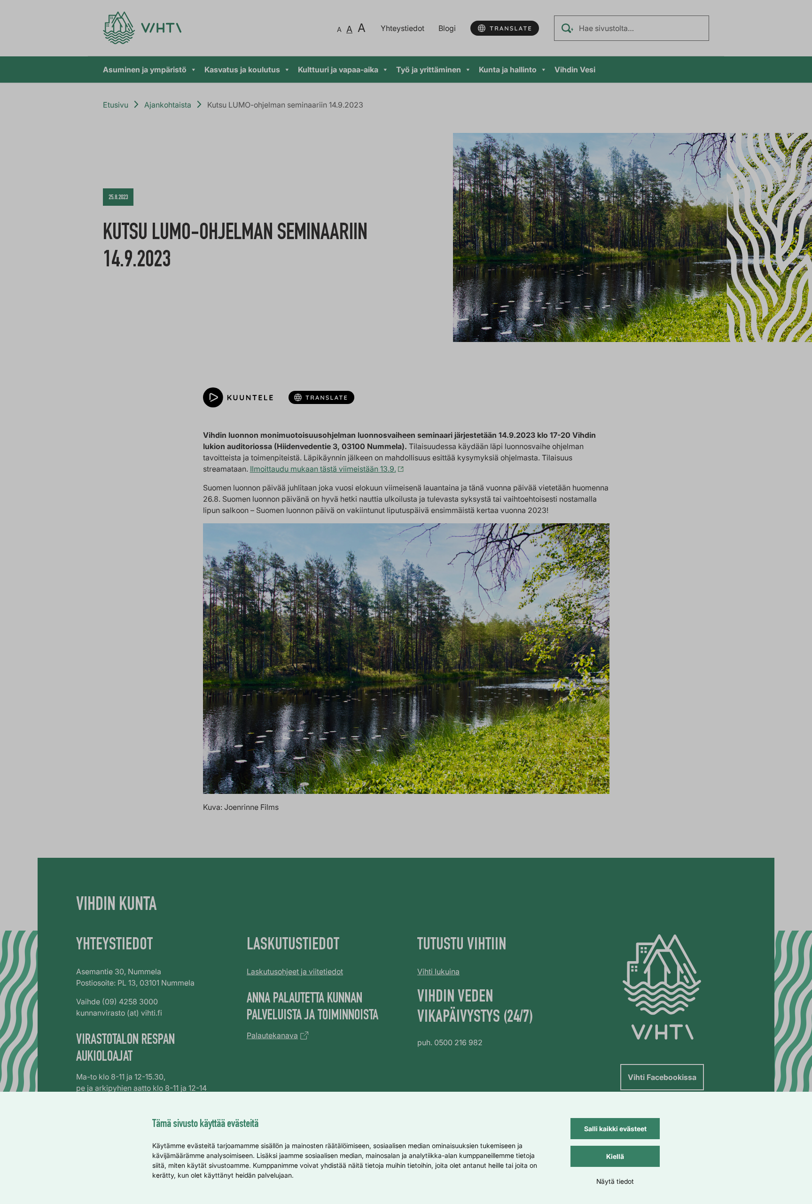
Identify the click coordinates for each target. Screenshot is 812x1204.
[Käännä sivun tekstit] (504, 28)
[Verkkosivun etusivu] (142, 28)
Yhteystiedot (402, 28)
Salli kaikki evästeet (615, 1129)
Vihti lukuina (438, 971)
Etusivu (115, 104)
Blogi (447, 28)
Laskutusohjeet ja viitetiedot (295, 971)
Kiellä (615, 1156)
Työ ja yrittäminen (428, 69)
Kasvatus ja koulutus (242, 69)
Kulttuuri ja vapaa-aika (338, 69)
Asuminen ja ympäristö (145, 69)
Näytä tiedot (615, 1181)
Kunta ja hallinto (508, 69)
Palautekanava (272, 1035)
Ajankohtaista (167, 104)
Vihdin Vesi (574, 69)
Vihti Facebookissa (662, 1077)
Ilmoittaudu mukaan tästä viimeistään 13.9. (323, 469)
